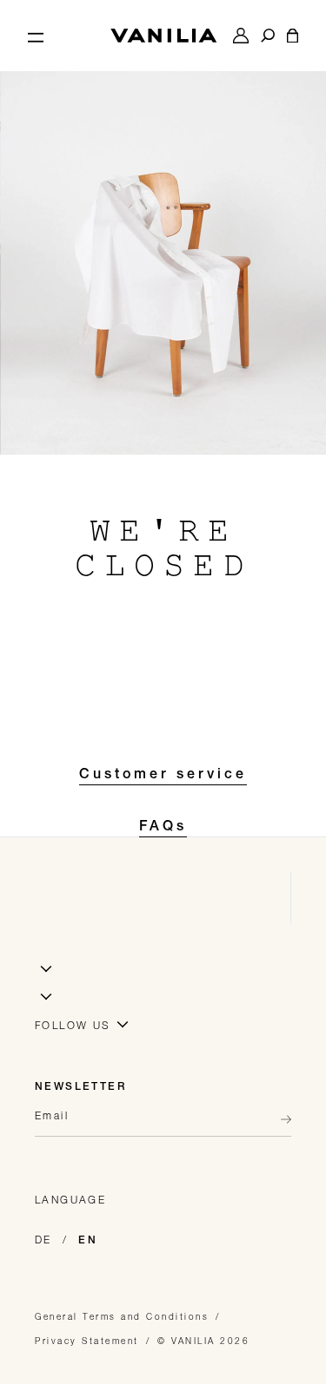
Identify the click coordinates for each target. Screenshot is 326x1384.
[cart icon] (292, 36)
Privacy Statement (87, 1340)
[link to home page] (163, 36)
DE (43, 1239)
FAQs (163, 828)
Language (70, 1199)
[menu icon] (35, 35)
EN (87, 1241)
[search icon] (268, 36)
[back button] (280, 1119)
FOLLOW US (73, 1025)
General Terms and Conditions (122, 1316)
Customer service (163, 776)
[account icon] (241, 35)
